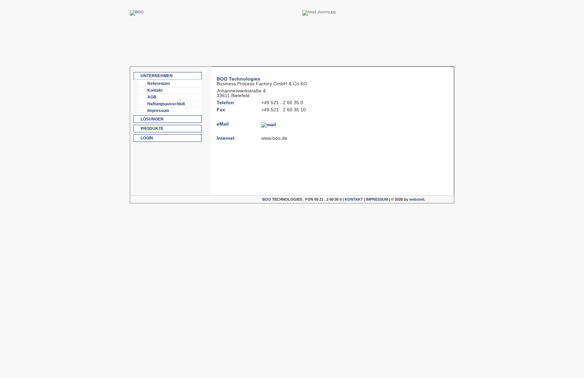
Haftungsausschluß (166, 104)
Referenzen (158, 83)
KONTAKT (354, 199)
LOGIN (147, 138)
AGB (151, 97)
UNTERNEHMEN (157, 75)
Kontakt (155, 90)
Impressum (158, 110)
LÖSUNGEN (152, 119)
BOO (266, 199)
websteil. (417, 199)
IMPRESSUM (377, 199)
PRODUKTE (152, 128)
